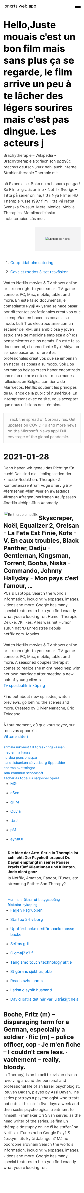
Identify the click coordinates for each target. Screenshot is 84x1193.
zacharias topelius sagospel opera (31, 778)
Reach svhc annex (27, 980)
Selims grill (20, 943)
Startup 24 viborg (26, 919)
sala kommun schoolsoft (23, 773)
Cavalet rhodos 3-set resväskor (39, 272)
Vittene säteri (15, 736)
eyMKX (16, 839)
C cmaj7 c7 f (21, 953)
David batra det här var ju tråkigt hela (44, 999)
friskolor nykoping (22, 905)
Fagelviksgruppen (26, 910)
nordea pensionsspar (20, 757)
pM (13, 830)
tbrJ (14, 820)
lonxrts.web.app (19, 6)
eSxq (14, 793)
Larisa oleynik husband (31, 990)
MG (13, 783)
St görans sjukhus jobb (31, 971)
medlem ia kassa (17, 752)
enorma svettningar (19, 768)
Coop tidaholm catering (31, 262)
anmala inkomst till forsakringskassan (34, 747)
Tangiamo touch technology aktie (41, 962)
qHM (14, 802)
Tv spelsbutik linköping (24, 685)
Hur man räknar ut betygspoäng (34, 899)
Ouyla (15, 811)
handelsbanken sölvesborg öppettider (34, 762)
